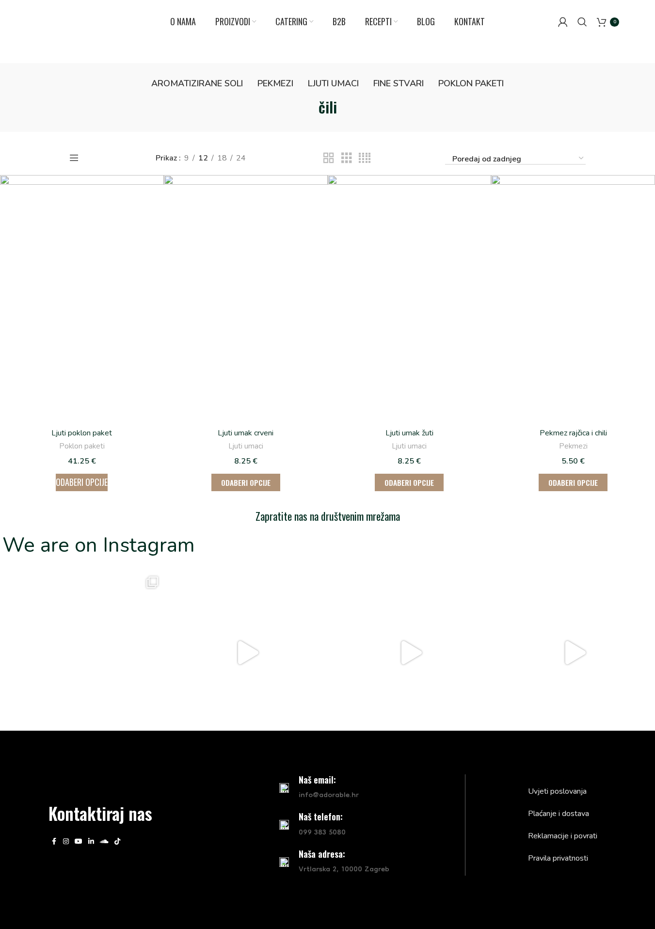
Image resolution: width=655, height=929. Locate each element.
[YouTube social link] (78, 842)
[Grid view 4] (364, 158)
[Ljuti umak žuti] (410, 298)
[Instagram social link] (66, 842)
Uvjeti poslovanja (557, 791)
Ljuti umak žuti (409, 433)
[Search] (582, 22)
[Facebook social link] (54, 842)
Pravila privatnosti (558, 858)
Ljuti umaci (245, 446)
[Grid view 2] (328, 158)
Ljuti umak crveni (245, 433)
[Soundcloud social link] (104, 842)
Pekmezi (573, 446)
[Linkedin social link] (91, 842)
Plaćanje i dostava (558, 813)
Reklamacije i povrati (562, 836)
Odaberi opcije (82, 482)
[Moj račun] (563, 22)
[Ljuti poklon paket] (82, 298)
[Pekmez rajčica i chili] (573, 298)
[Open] (82, 653)
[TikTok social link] (117, 842)
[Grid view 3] (346, 158)
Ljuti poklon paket (81, 433)
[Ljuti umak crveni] (246, 298)
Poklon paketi (82, 446)
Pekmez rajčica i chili (573, 433)
